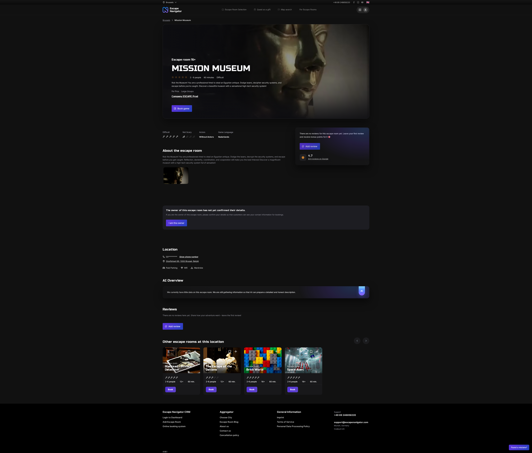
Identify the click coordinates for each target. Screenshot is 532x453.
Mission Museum (183, 20)
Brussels (166, 20)
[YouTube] (362, 2)
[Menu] (363, 10)
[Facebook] (354, 2)
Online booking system (174, 426)
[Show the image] (176, 175)
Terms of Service (285, 422)
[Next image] (366, 340)
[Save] (189, 351)
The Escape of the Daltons (219, 368)
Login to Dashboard (172, 417)
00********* (171, 257)
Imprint (280, 417)
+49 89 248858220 (341, 2)
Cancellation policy (229, 435)
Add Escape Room (172, 422)
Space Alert (295, 369)
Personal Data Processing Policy (293, 426)
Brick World (254, 369)
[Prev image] (357, 340)
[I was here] (195, 351)
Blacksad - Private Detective (178, 368)
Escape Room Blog (229, 422)
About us (224, 426)
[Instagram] (358, 2)
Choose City (226, 417)
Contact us (225, 430)
